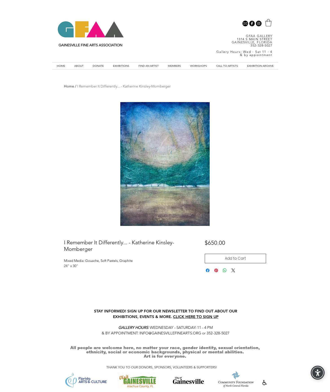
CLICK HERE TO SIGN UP (195, 316)
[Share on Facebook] (207, 270)
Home (69, 86)
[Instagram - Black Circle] (259, 23)
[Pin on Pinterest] (216, 270)
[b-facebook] (252, 23)
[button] (268, 22)
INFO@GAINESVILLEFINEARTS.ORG (170, 333)
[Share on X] (233, 270)
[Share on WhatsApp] (224, 270)
